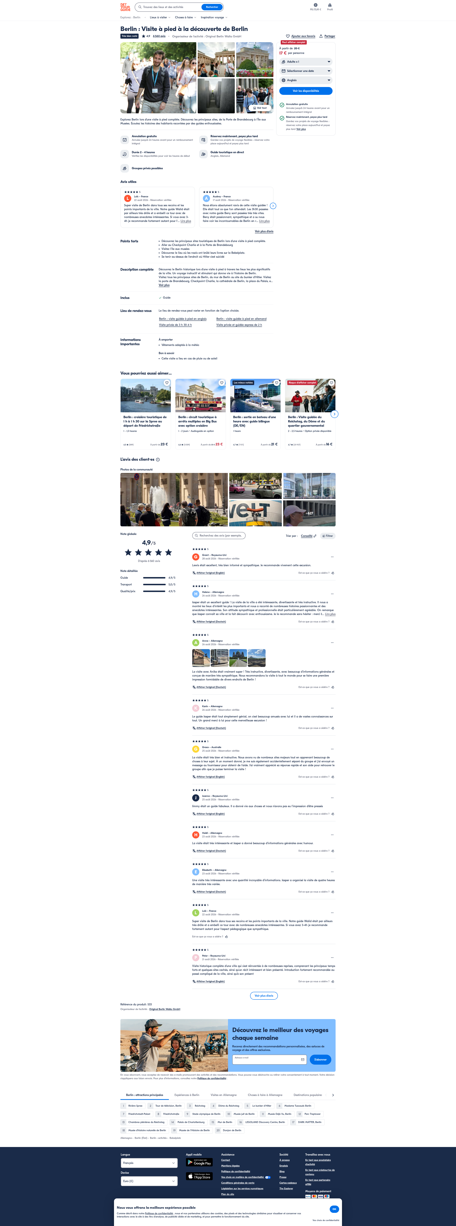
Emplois (283, 1165)
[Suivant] (273, 206)
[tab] (144, 1095)
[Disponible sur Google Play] (199, 1162)
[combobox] (168, 7)
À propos (284, 1160)
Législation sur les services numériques (242, 1188)
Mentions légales (230, 1165)
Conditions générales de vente (237, 1182)
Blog (281, 1171)
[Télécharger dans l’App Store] (199, 1177)
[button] (153, 36)
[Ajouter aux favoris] (167, 383)
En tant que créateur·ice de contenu (320, 1172)
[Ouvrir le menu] (332, 556)
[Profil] (330, 5)
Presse (282, 1177)
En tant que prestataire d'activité (318, 1162)
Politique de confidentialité (211, 1078)
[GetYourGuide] (125, 7)
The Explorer (286, 1188)
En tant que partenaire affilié (317, 1182)
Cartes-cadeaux (288, 1182)
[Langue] (315, 5)
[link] (145, 414)
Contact (225, 1160)
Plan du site (227, 1194)
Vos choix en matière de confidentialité (242, 1177)
